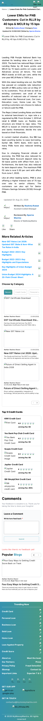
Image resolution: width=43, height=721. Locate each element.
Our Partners (8, 662)
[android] (11, 692)
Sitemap (6, 669)
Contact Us (35, 669)
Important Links (9, 673)
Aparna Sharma (34, 31)
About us (6, 658)
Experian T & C (34, 673)
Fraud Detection (33, 665)
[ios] (31, 692)
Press (38, 662)
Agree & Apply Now (21, 506)
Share (12, 229)
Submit (21, 539)
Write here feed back (12, 519)
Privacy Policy (8, 665)
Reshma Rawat (19, 28)
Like (4, 229)
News (35, 28)
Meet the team (34, 658)
